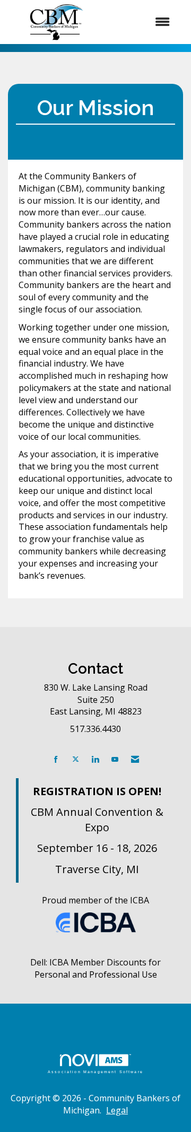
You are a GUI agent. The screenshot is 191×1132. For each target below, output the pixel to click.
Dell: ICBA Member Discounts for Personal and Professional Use (95, 968)
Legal (117, 1110)
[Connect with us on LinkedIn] (95, 759)
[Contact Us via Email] (135, 759)
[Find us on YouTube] (115, 759)
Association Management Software (95, 1071)
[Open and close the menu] (142, 22)
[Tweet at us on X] (75, 759)
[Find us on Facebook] (56, 759)
